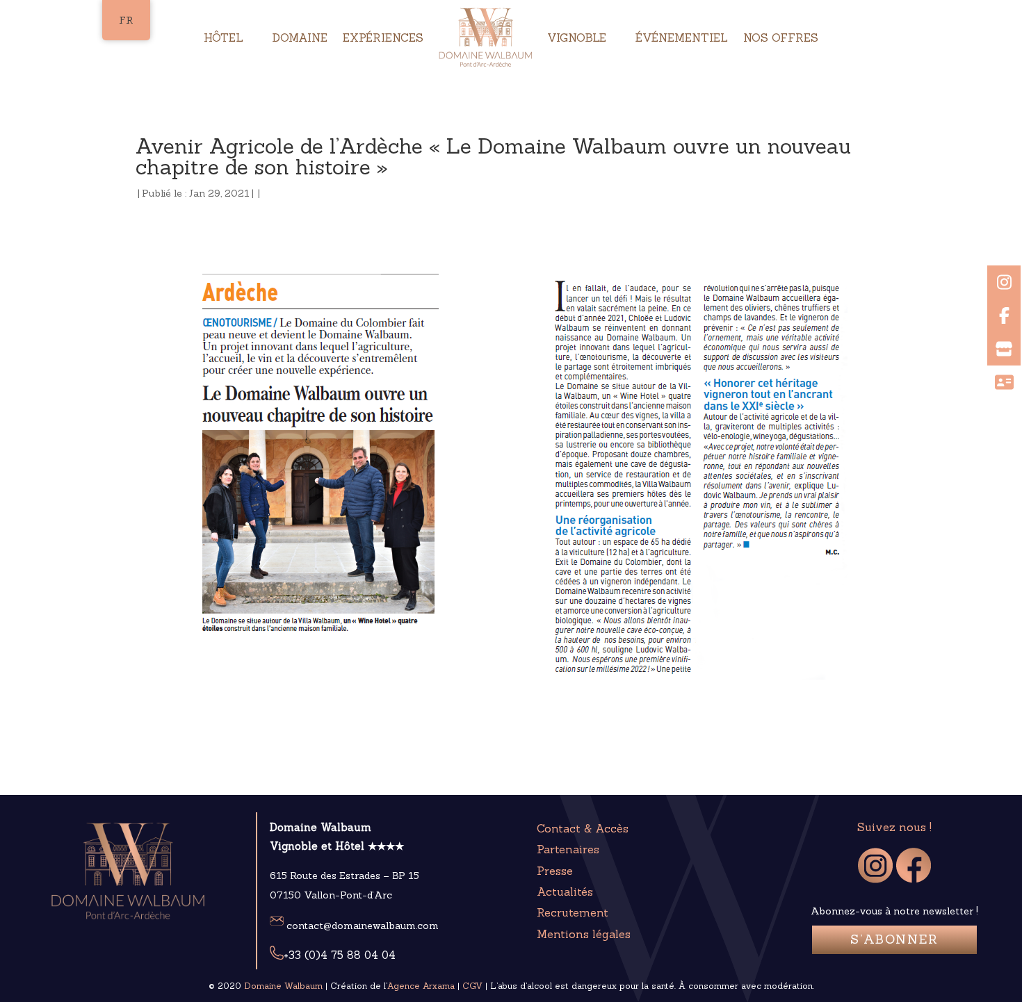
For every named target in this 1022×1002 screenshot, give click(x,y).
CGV (472, 985)
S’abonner (894, 939)
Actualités (565, 891)
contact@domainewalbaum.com (361, 925)
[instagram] (875, 879)
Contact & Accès (582, 828)
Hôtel (223, 37)
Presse (555, 871)
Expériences (383, 37)
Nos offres (780, 37)
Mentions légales (584, 934)
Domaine (300, 37)
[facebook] (913, 879)
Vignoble (576, 37)
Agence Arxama (421, 985)
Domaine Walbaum (283, 985)
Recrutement (572, 912)
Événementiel (681, 37)
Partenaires (568, 849)
